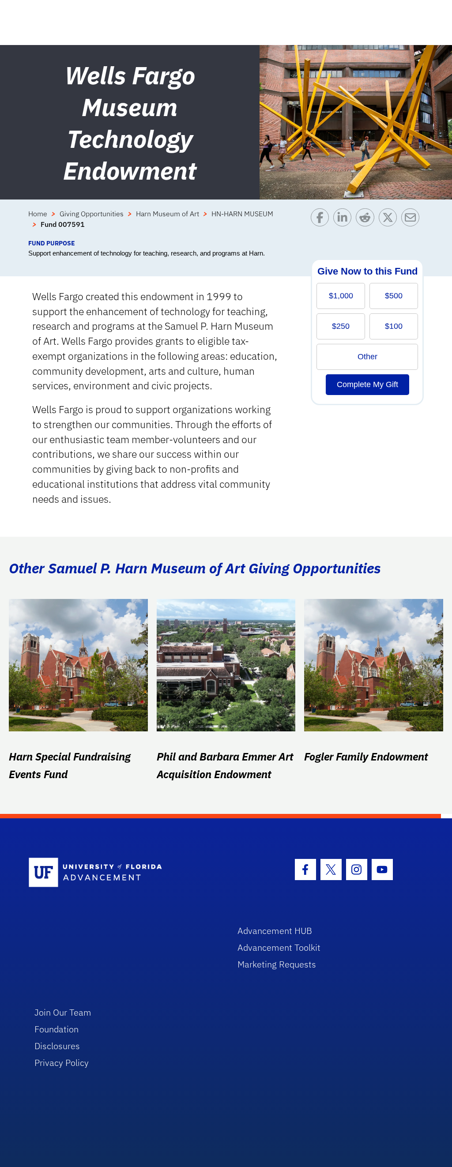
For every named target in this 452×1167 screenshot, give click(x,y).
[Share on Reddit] (367, 223)
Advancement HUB (274, 931)
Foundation (56, 1029)
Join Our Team (62, 1012)
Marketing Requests (276, 964)
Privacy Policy (61, 1063)
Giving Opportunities (92, 213)
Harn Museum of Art (167, 213)
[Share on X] (390, 223)
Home (37, 213)
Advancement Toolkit (278, 947)
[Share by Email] (412, 223)
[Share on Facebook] (322, 223)
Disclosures (57, 1046)
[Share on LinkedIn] (344, 223)
